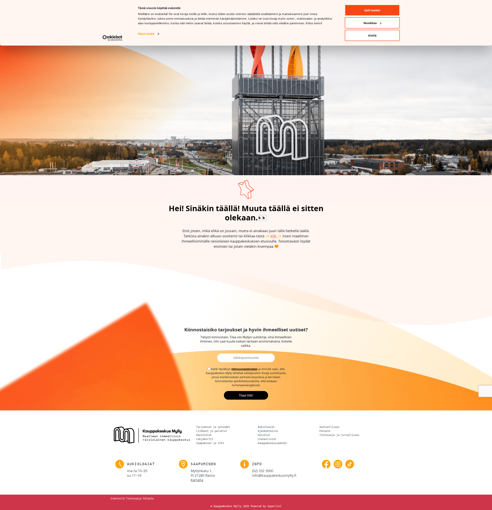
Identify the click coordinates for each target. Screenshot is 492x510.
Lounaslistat (267, 439)
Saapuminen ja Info (210, 443)
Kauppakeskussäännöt (272, 443)
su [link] (134, 475)
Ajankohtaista (268, 430)
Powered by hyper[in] (266, 506)
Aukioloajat (266, 426)
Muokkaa (370, 23)
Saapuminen (203, 464)
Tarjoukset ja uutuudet (213, 426)
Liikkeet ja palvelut (211, 430)
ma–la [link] (137, 470)
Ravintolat (204, 435)
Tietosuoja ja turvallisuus (339, 435)
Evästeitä (118, 498)
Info (257, 464)
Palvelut (264, 435)
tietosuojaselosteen (244, 369)
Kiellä (372, 35)
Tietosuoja (133, 498)
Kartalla (197, 480)
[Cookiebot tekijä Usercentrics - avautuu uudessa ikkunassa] (112, 38)
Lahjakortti (204, 439)
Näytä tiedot (146, 33)
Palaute (324, 430)
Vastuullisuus (329, 426)
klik (274, 236)
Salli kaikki (372, 10)
